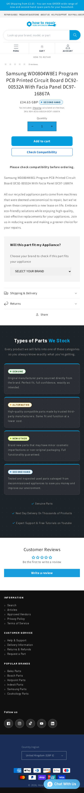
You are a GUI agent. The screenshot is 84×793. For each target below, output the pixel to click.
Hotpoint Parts (16, 680)
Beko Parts (14, 671)
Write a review (42, 573)
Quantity (42, 118)
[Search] (75, 35)
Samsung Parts (17, 689)
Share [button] (44, 314)
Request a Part (16, 653)
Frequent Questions (29, 15)
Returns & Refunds (19, 649)
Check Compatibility (42, 152)
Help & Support (59, 15)
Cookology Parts (18, 693)
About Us (45, 15)
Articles (12, 609)
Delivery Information (20, 644)
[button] (42, 293)
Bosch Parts (15, 675)
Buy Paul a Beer (76, 15)
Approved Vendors (19, 614)
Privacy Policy (16, 618)
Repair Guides (10, 15)
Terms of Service (18, 623)
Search (12, 605)
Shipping (37, 107)
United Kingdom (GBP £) (40, 755)
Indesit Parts (15, 684)
